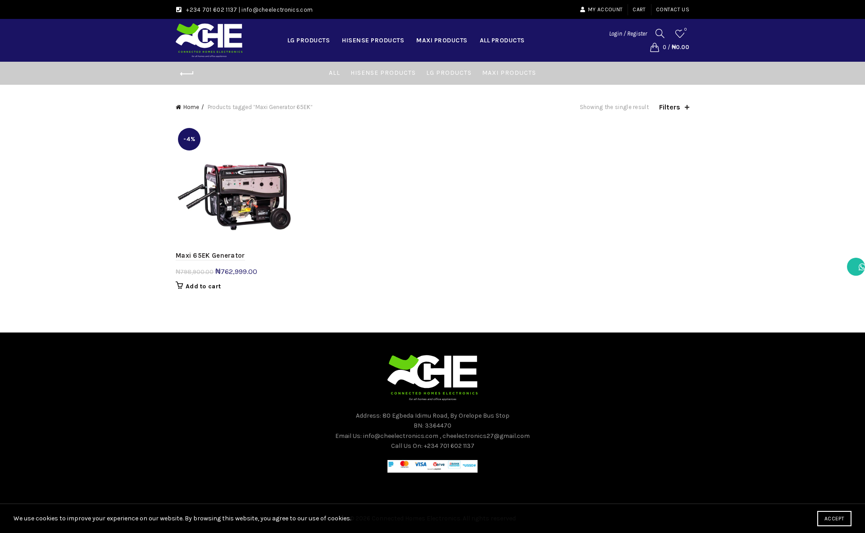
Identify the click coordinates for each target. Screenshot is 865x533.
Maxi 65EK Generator (210, 255)
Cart (639, 9)
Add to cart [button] (203, 286)
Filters (669, 107)
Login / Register (628, 33)
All (334, 73)
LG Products (308, 40)
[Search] (660, 33)
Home (191, 107)
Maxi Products (442, 40)
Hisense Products (373, 40)
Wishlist (685, 29)
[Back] (187, 74)
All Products (502, 40)
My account (605, 9)
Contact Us (672, 9)
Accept (834, 518)
